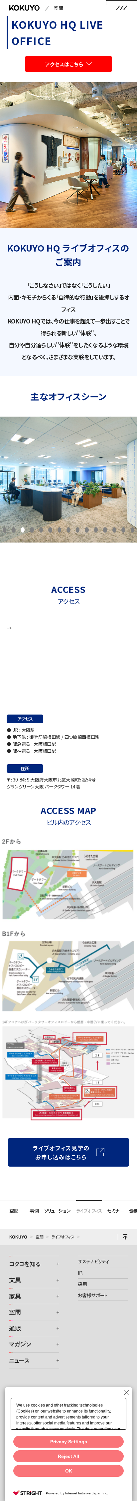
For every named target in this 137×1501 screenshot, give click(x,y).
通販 (15, 1328)
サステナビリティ (93, 1261)
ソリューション (57, 1210)
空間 (58, 8)
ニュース (19, 1360)
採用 (82, 1284)
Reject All (68, 1456)
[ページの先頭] (125, 1237)
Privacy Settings (68, 1441)
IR (80, 1272)
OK (68, 1471)
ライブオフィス (89, 1210)
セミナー (115, 1210)
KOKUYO (18, 1237)
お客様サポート (92, 1295)
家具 (15, 1296)
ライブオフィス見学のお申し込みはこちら (61, 1152)
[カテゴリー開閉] (53, 1264)
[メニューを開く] (121, 8)
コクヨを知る (25, 1264)
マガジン (20, 1344)
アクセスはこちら (64, 64)
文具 (15, 1280)
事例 (34, 1210)
